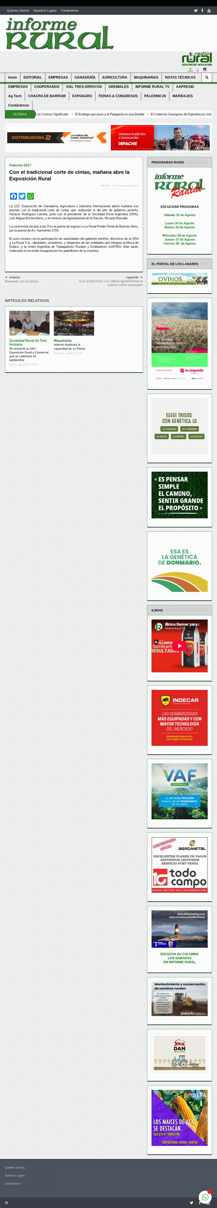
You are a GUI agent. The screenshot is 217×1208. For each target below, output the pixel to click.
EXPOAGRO (82, 96)
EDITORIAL (33, 77)
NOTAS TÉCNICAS (180, 77)
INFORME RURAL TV (152, 87)
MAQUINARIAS (146, 77)
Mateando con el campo (21, 281)
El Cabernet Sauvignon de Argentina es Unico (130, 114)
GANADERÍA (85, 77)
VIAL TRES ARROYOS (84, 87)
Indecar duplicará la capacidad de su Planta (69, 344)
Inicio (12, 77)
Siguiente (132, 277)
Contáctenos (70, 10)
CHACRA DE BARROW (47, 96)
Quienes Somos (18, 10)
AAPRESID (185, 87)
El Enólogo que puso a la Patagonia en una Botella (58, 114)
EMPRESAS (58, 77)
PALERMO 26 (155, 96)
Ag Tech (15, 96)
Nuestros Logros (45, 10)
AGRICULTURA (114, 77)
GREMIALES (118, 87)
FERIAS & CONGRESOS (118, 96)
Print (107, 185)
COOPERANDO (46, 87)
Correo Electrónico (128, 185)
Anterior (14, 277)
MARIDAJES (182, 96)
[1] (205, 1199)
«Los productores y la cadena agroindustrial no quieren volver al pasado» (111, 283)
